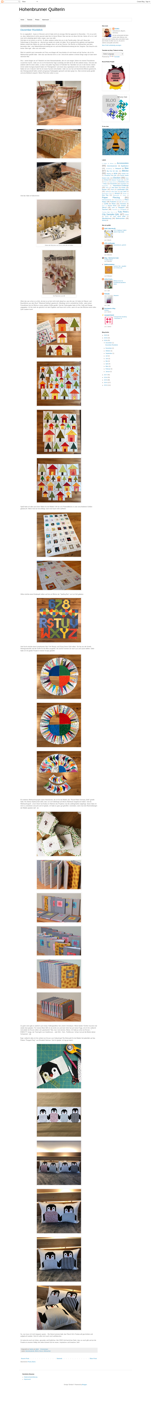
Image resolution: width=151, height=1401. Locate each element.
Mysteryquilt (116, 195)
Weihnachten (47, 1351)
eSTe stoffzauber (109, 243)
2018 (105, 340)
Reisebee (123, 204)
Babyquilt (118, 168)
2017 (105, 375)
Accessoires (123, 163)
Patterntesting (118, 199)
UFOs (106, 216)
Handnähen (123, 183)
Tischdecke (123, 209)
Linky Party (114, 191)
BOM (115, 173)
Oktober (108, 351)
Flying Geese (112, 181)
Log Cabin (123, 191)
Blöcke (37, 1351)
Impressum (45, 19)
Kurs (112, 189)
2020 (105, 335)
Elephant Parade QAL (117, 180)
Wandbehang (106, 218)
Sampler (123, 205)
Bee (127, 168)
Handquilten (105, 185)
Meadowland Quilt (107, 193)
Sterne (104, 207)
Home (22, 19)
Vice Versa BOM (119, 216)
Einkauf (106, 180)
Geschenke (113, 183)
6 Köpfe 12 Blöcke (108, 163)
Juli (107, 356)
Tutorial (127, 214)
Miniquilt (117, 193)
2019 (105, 338)
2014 (105, 382)
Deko (127, 178)
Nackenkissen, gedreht (120, 245)
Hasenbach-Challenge (121, 185)
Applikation (125, 166)
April (107, 364)
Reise (114, 204)
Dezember (109, 343)
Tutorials (29, 19)
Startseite (59, 1358)
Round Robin (112, 205)
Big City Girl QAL (112, 171)
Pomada (107, 294)
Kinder (123, 187)
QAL (120, 201)
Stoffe (113, 207)
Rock (103, 205)
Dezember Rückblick (31, 29)
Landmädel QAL (123, 189)
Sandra (117, 28)
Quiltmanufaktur (109, 264)
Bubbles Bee (125, 173)
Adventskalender (29, 1351)
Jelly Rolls (114, 187)
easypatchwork (109, 315)
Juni (107, 358)
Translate (117, 56)
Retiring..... (107, 310)
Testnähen (115, 209)
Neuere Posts (25, 1358)
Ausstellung (109, 168)
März (107, 366)
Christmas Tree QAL (110, 175)
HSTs (107, 187)
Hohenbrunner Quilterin (42, 9)
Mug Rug (105, 195)
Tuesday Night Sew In (108, 212)
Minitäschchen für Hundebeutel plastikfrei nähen (120, 282)
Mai (107, 361)
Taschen (105, 209)
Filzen (105, 181)
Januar (108, 371)
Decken (117, 178)
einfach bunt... (108, 279)
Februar (108, 369)
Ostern (124, 195)
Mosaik (124, 193)
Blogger (84, 1384)
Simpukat (116, 295)
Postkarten (113, 202)
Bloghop (109, 173)
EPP (127, 180)
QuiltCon (126, 201)
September (109, 353)
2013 (105, 385)
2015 (105, 380)
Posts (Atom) (31, 1362)
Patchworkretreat (106, 199)
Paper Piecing (111, 197)
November (109, 348)
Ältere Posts (93, 1358)
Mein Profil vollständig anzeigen (111, 45)
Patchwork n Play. (110, 308)
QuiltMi (106, 204)
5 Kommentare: (44, 1349)
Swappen (121, 207)
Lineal (107, 191)
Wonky (104, 220)
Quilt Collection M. (110, 228)
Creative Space (108, 259)
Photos (37, 19)
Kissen (41, 1351)
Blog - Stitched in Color (111, 258)
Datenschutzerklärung (30, 1377)
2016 (105, 377)
